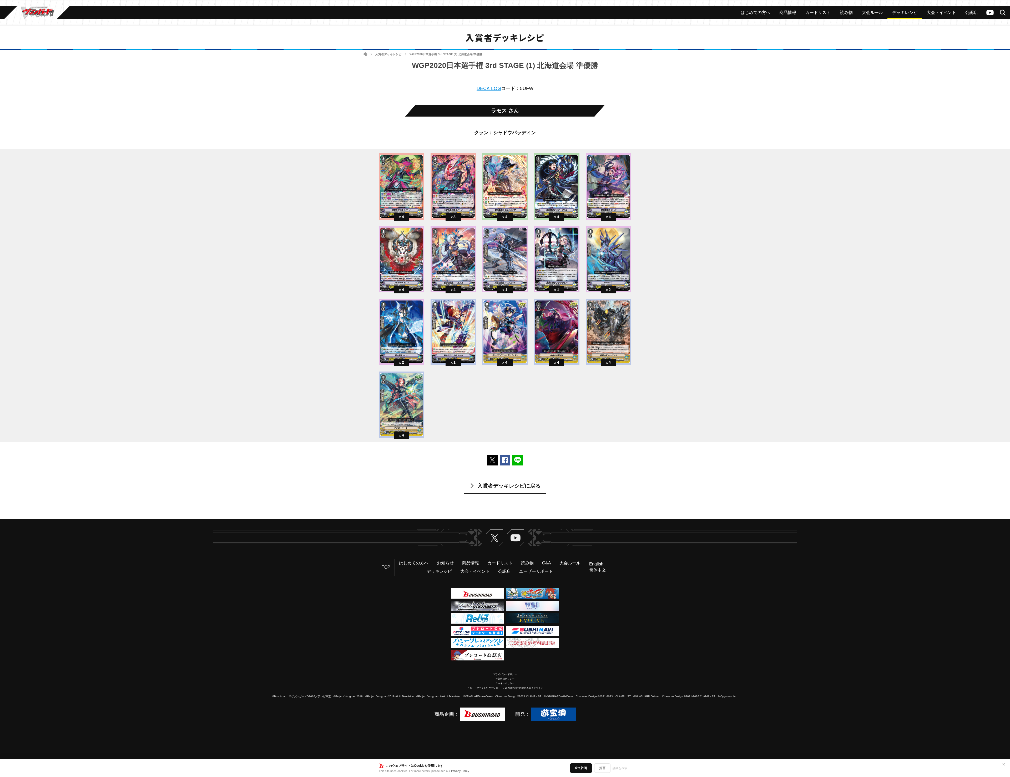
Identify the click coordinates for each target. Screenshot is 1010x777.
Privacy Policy (460, 771)
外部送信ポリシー (505, 679)
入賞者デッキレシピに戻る (509, 486)
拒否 (602, 768)
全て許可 (581, 768)
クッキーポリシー (505, 683)
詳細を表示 (620, 768)
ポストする (492, 460)
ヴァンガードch (990, 12)
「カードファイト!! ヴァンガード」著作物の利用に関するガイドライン (505, 688)
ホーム (365, 54)
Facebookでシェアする (505, 460)
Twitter (494, 537)
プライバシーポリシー (505, 674)
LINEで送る (517, 460)
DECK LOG (489, 88)
